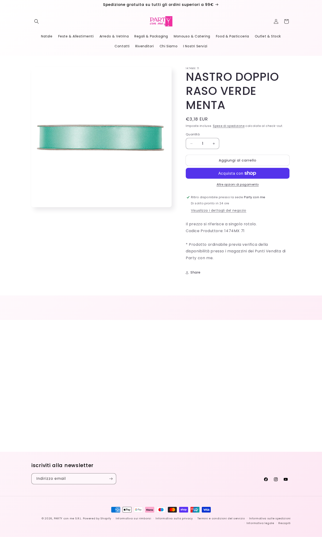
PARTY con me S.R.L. (68, 518)
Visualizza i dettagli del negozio (218, 210)
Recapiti (284, 523)
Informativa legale (260, 523)
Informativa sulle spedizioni (270, 518)
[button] (36, 21)
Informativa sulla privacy (174, 518)
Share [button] (195, 272)
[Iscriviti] (111, 478)
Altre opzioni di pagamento (238, 184)
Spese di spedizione (228, 126)
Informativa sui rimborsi (133, 518)
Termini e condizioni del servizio (221, 518)
